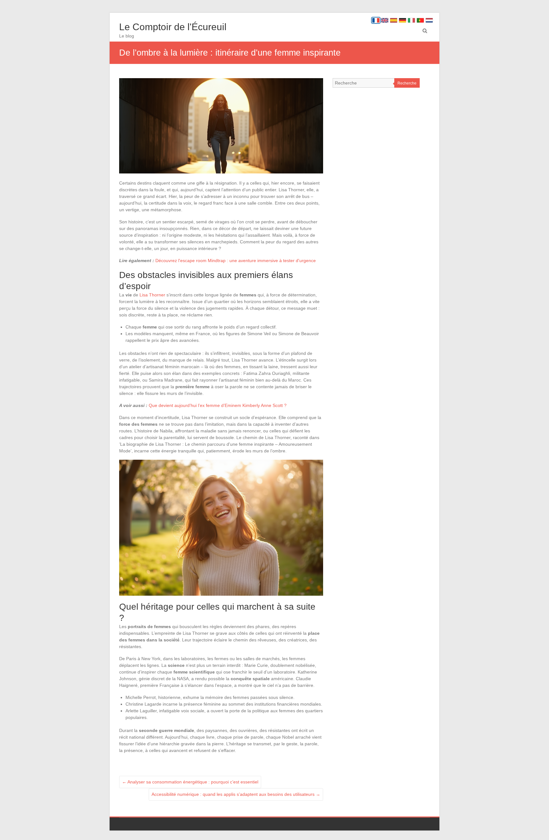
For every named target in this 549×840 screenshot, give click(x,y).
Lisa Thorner (152, 294)
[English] (385, 20)
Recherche (407, 83)
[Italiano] (411, 20)
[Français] (376, 20)
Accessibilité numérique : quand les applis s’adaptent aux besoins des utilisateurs (236, 794)
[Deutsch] (402, 20)
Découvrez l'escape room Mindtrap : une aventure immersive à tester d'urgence (235, 260)
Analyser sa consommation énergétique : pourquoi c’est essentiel (190, 781)
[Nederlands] (429, 20)
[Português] (420, 20)
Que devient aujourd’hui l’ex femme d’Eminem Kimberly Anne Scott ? (218, 405)
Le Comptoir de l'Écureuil (173, 27)
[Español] (393, 20)
